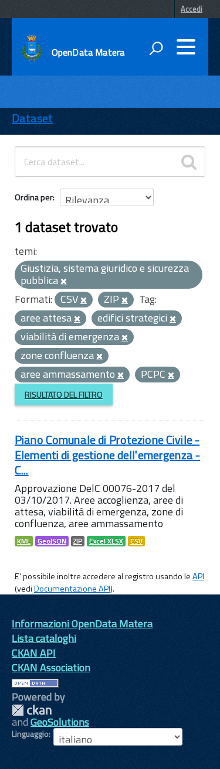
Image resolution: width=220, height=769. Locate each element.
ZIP (77, 541)
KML (24, 541)
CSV (136, 541)
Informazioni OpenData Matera (82, 623)
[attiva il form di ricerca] (156, 48)
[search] (189, 161)
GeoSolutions (60, 722)
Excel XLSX (106, 541)
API (198, 576)
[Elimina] (63, 281)
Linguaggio (30, 734)
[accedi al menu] (186, 46)
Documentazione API (72, 588)
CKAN (32, 710)
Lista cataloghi (44, 638)
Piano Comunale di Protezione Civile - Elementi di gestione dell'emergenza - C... (107, 454)
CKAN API (34, 653)
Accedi (191, 9)
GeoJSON (52, 541)
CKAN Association (51, 667)
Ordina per (34, 197)
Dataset (32, 118)
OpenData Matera (88, 52)
